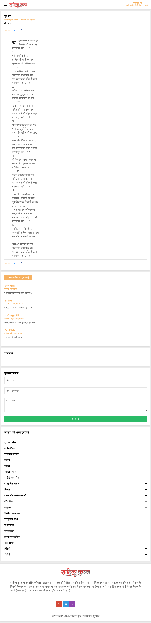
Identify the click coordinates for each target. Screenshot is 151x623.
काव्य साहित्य (8, 20)
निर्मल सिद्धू (13, 289)
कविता (16, 20)
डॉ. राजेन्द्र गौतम (16, 333)
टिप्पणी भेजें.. (75, 419)
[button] (15, 30)
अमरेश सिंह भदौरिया (28, 20)
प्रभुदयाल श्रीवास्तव (17, 318)
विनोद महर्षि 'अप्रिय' (16, 304)
